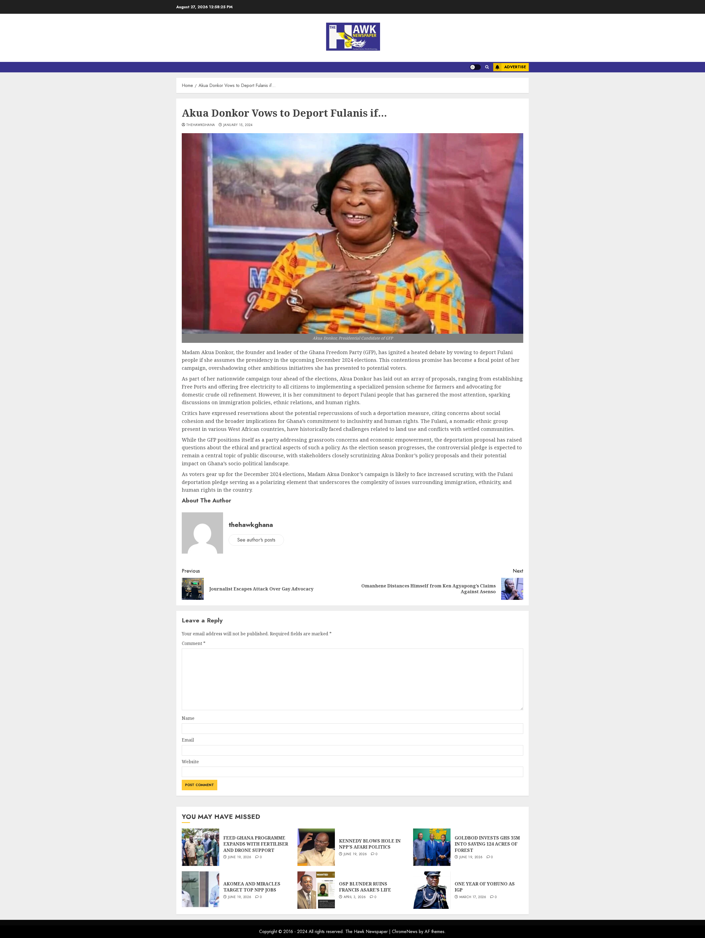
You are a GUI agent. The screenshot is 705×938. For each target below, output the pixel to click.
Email (188, 740)
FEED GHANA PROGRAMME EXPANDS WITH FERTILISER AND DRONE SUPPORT (255, 844)
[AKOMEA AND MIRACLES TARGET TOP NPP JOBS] (200, 890)
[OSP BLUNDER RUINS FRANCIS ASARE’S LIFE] (316, 890)
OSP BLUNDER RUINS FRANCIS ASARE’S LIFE (365, 887)
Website (190, 762)
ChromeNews (404, 931)
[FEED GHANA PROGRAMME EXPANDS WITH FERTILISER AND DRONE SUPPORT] (200, 847)
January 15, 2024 (238, 125)
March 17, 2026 (472, 897)
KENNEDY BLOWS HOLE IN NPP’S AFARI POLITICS (370, 844)
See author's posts (256, 539)
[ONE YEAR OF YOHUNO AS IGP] (432, 890)
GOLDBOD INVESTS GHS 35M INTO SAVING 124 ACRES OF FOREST (487, 844)
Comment (193, 643)
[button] (487, 67)
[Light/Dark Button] (475, 67)
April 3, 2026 (355, 897)
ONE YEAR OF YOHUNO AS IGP (485, 887)
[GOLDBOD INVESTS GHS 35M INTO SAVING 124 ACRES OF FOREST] (432, 847)
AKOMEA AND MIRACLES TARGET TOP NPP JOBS (251, 887)
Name (188, 718)
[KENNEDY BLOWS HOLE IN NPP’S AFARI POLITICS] (316, 847)
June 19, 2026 (239, 857)
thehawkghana (200, 125)
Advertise (515, 67)
